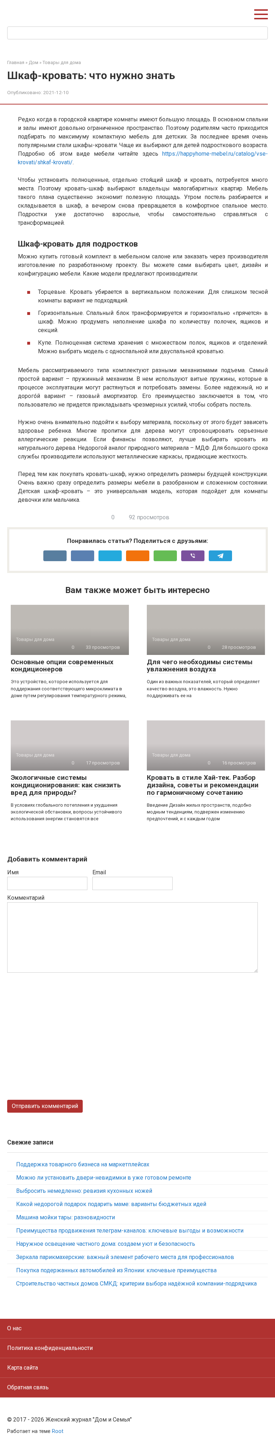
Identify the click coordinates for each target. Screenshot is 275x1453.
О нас (14, 1328)
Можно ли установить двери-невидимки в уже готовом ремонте (103, 1177)
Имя (13, 872)
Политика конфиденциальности (50, 1348)
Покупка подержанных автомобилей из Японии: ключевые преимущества (116, 1270)
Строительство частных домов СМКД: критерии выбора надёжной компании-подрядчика (136, 1283)
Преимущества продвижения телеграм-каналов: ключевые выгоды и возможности (129, 1230)
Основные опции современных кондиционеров (62, 666)
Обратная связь (28, 1387)
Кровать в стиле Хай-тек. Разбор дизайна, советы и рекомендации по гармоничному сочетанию (203, 785)
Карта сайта (22, 1367)
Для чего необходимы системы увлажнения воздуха (199, 666)
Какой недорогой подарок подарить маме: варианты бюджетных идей (111, 1204)
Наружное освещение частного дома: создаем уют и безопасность (105, 1243)
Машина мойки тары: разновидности (65, 1217)
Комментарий (25, 897)
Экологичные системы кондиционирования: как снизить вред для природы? (66, 785)
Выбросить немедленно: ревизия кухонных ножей (84, 1190)
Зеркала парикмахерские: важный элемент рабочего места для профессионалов (125, 1257)
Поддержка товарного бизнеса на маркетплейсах (82, 1164)
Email (99, 872)
